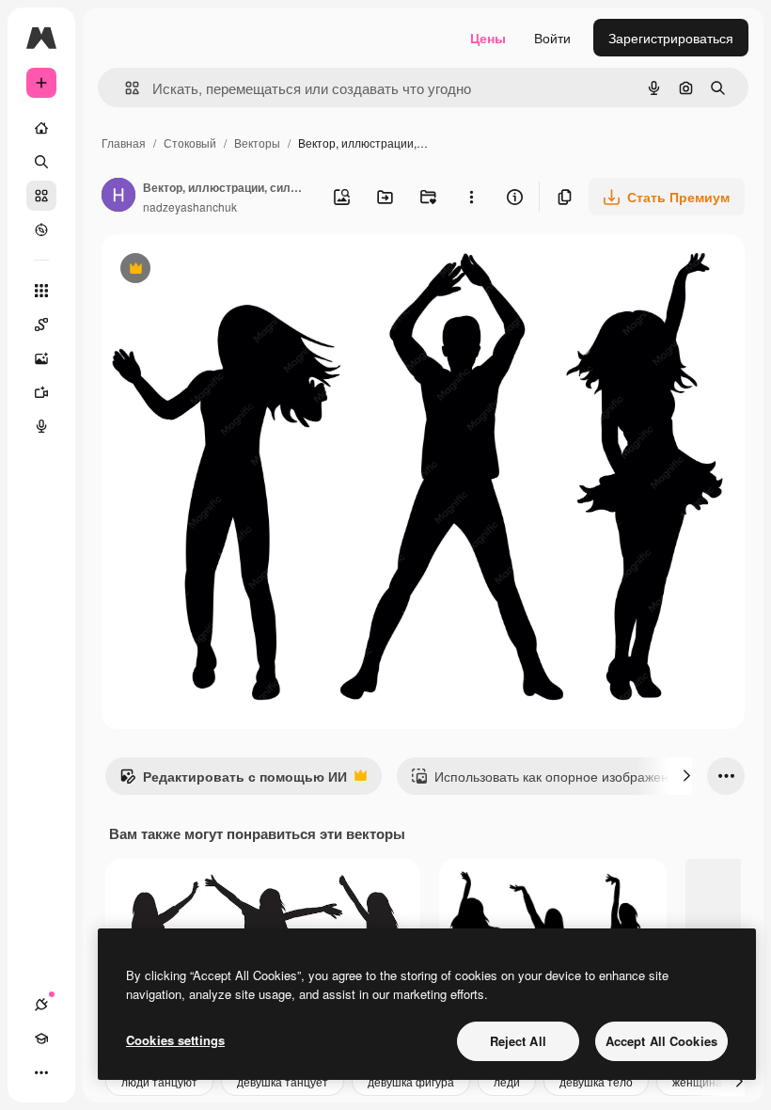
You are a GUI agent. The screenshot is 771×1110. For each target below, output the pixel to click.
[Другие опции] (471, 196)
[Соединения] (41, 1005)
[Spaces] (41, 324)
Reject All (518, 1041)
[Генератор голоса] (41, 426)
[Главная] (41, 128)
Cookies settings (175, 1040)
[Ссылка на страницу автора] (118, 196)
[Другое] (41, 1072)
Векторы (257, 143)
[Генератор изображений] (41, 358)
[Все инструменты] (41, 291)
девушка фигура (411, 1081)
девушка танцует (282, 1081)
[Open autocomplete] (124, 88)
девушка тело (596, 1081)
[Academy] (41, 1038)
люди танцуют (159, 1081)
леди (507, 1081)
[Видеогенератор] (41, 392)
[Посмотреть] (41, 229)
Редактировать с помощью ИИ (233, 781)
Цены (488, 37)
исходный (228, 270)
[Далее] (686, 776)
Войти (552, 37)
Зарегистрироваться (670, 37)
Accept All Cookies (661, 1041)
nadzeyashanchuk (190, 206)
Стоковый (190, 143)
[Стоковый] (41, 196)
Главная (124, 143)
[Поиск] (41, 162)
